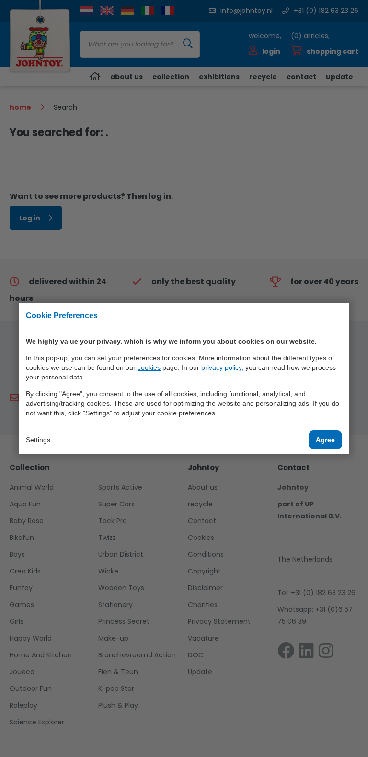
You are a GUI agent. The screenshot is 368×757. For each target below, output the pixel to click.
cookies (149, 367)
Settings (38, 440)
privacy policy (221, 367)
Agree (325, 440)
